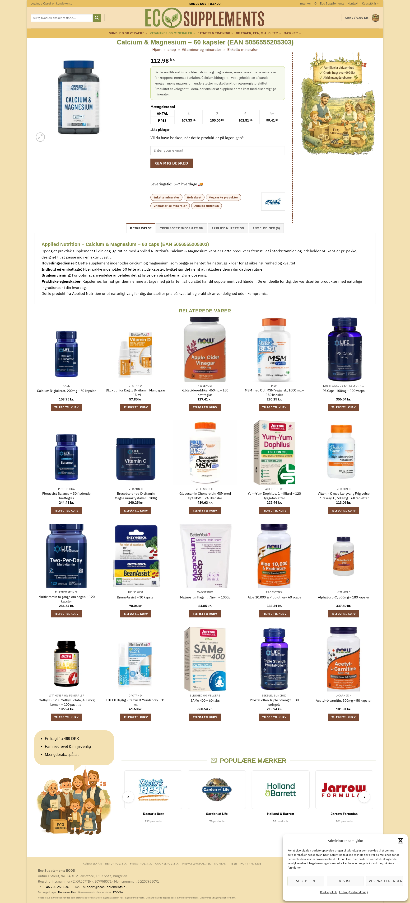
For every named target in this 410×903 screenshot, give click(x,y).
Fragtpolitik (141, 863)
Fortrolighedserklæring (353, 892)
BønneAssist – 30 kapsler (136, 597)
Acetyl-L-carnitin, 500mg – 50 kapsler (344, 700)
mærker (305, 3)
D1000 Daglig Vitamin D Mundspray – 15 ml (135, 702)
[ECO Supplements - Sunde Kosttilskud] (205, 17)
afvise (345, 881)
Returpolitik (116, 863)
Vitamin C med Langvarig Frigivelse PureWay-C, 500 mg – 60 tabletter (344, 495)
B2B (234, 863)
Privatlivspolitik (196, 863)
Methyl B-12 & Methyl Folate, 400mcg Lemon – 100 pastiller (66, 702)
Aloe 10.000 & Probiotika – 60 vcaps (274, 597)
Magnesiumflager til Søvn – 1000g (205, 597)
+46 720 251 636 (56, 886)
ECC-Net (118, 892)
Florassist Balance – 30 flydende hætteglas (66, 495)
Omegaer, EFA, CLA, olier (257, 33)
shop (172, 49)
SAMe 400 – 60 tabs (205, 700)
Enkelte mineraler (242, 49)
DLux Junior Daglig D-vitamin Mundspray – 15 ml (136, 392)
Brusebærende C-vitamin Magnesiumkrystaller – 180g (136, 495)
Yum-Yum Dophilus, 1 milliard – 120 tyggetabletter (274, 495)
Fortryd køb (250, 863)
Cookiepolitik (328, 892)
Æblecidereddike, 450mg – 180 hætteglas (205, 392)
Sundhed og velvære (126, 33)
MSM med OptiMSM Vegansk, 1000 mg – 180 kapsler (274, 392)
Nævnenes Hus (67, 892)
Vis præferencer (386, 881)
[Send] (97, 18)
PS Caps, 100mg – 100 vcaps (344, 391)
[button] (400, 840)
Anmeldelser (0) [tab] (266, 228)
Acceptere (306, 881)
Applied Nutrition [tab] (227, 228)
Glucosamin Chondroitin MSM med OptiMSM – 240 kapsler (205, 495)
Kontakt (353, 3)
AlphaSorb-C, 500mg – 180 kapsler (343, 597)
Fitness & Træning (214, 33)
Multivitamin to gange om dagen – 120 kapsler (66, 599)
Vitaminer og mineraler (171, 33)
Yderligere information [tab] (181, 228)
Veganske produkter (223, 197)
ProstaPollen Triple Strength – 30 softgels (274, 702)
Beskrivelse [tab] (141, 228)
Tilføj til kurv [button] (66, 407)
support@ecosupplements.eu (105, 886)
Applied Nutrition (206, 205)
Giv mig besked (171, 163)
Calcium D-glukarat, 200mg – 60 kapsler (66, 391)
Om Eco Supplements (329, 3)
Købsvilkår (369, 3)
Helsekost (194, 197)
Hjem (156, 49)
